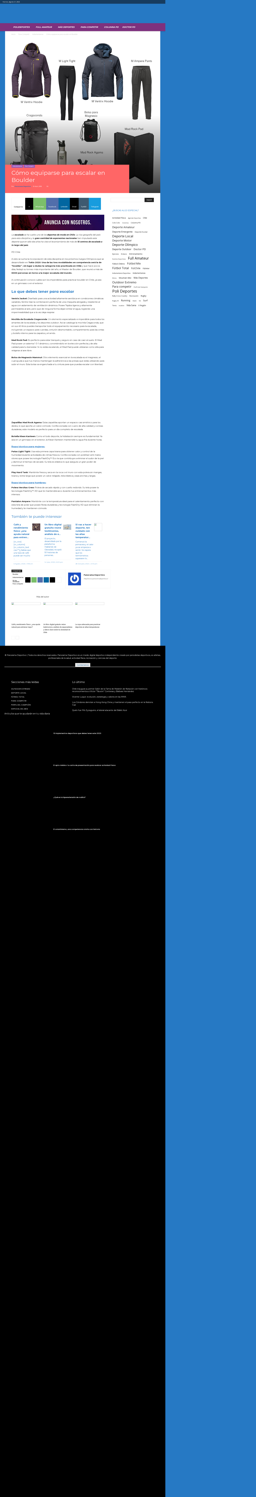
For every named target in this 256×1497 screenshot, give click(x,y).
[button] (151, 26)
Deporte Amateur (123, 227)
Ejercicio (115, 254)
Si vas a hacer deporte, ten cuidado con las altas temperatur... (83, 531)
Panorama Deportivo (23, 186)
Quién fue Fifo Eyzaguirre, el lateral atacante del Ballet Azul (99, 710)
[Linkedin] (46, 580)
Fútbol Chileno (118, 263)
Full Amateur (44, 27)
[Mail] (95, 584)
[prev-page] (13, 637)
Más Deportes (66, 27)
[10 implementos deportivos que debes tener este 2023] (27, 733)
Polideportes (21, 27)
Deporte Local (122, 236)
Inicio (13, 34)
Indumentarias (37, 34)
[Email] (52, 580)
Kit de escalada (16, 580)
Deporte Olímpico (125, 244)
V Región (142, 305)
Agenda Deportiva (134, 218)
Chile (145, 218)
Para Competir (89, 27)
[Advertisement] (57, 395)
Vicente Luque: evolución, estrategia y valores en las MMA (99, 697)
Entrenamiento (135, 254)
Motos (114, 278)
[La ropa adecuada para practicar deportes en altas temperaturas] (89, 612)
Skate (135, 301)
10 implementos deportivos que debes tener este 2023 (77, 733)
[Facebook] (40, 580)
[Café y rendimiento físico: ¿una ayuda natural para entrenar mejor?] (26, 612)
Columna (125, 223)
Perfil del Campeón (141, 287)
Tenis (114, 305)
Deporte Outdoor (121, 249)
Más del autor (42, 597)
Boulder (15, 574)
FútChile (135, 268)
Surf (145, 300)
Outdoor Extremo (124, 282)
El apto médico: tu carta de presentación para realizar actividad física (84, 765)
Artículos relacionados (23, 597)
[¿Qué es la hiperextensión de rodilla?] (27, 797)
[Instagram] (91, 584)
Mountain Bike (125, 278)
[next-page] (17, 637)
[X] (28, 580)
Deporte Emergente (122, 231)
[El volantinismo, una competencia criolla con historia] (27, 829)
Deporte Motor (122, 240)
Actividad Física (119, 217)
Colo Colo (116, 223)
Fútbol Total (120, 268)
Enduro (124, 254)
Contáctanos (83, 665)
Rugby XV (115, 301)
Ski (140, 301)
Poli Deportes (124, 291)
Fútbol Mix (134, 263)
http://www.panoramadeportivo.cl (96, 579)
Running (125, 300)
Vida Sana (131, 305)
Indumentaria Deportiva (121, 273)
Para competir (18, 584)
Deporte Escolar (141, 232)
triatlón (121, 306)
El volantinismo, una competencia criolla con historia (76, 829)
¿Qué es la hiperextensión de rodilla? (69, 797)
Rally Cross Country (119, 296)
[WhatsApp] (34, 580)
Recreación (133, 296)
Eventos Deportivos (119, 259)
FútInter (146, 268)
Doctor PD (128, 27)
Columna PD (111, 27)
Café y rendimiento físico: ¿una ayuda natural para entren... (21, 531)
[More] (58, 580)
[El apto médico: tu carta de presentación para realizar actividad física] (27, 765)
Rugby (143, 295)
